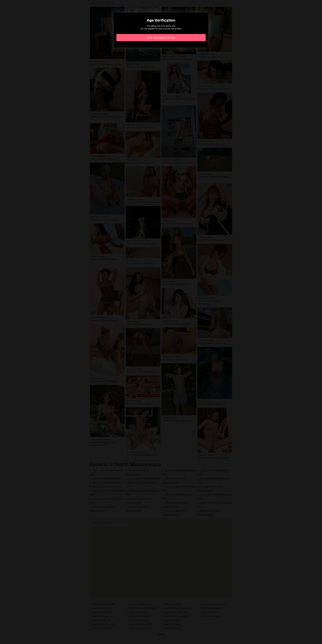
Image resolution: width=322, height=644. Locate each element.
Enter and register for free (161, 37)
